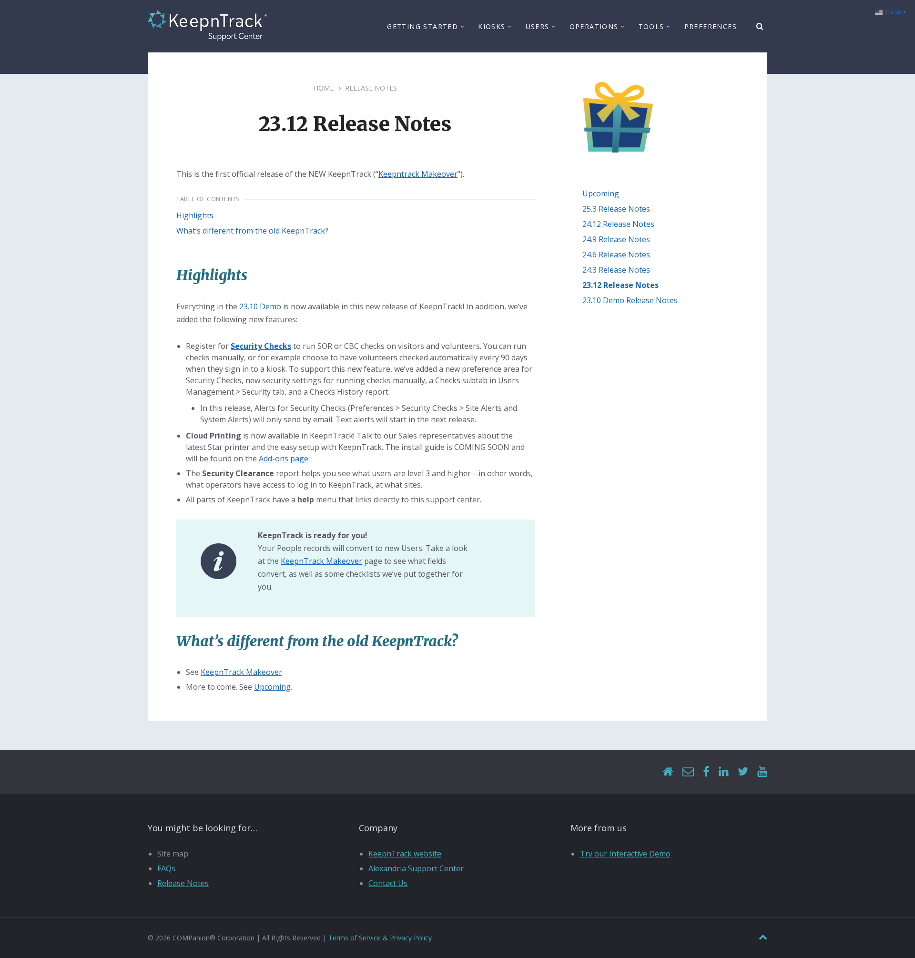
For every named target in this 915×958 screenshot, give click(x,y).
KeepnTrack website (404, 853)
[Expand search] (760, 26)
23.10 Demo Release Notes (630, 300)
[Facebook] (706, 772)
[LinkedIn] (724, 772)
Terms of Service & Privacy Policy (380, 937)
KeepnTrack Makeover (321, 561)
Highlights (195, 215)
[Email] (688, 772)
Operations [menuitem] (594, 26)
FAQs (166, 868)
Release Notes (371, 87)
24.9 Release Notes (616, 239)
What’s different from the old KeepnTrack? (252, 230)
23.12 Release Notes (620, 285)
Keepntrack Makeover (418, 174)
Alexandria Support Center (416, 868)
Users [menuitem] (537, 26)
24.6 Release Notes (616, 254)
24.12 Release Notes (618, 224)
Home (324, 87)
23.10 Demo (260, 306)
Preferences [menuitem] (710, 26)
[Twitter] (743, 772)
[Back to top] (763, 937)
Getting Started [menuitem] (422, 26)
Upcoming (272, 687)
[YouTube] (762, 772)
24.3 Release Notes (616, 270)
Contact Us (387, 883)
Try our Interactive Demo (625, 853)
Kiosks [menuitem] (491, 26)
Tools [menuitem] (651, 26)
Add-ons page (283, 458)
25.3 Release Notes (616, 209)
